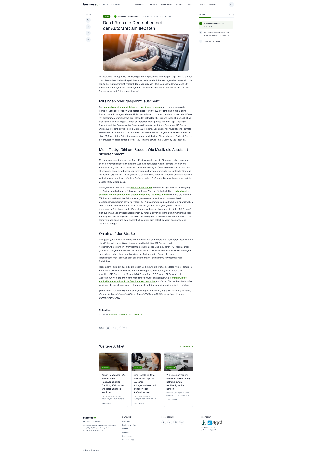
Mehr (190, 4)
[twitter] (169, 422)
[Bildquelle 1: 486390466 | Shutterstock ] (125, 314)
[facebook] (163, 422)
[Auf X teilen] (88, 26)
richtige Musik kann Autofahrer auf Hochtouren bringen (132, 107)
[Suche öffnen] (231, 4)
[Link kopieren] (88, 39)
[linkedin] (181, 422)
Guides (179, 4)
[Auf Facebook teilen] (88, 33)
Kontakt (212, 4)
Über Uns (201, 4)
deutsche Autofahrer (141, 187)
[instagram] (175, 422)
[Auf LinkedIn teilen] (88, 20)
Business (139, 4)
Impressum (126, 432)
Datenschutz (127, 436)
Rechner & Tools (128, 440)
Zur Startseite (184, 346)
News (107, 16)
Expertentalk (166, 4)
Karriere (152, 4)
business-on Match (129, 425)
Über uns (126, 421)
